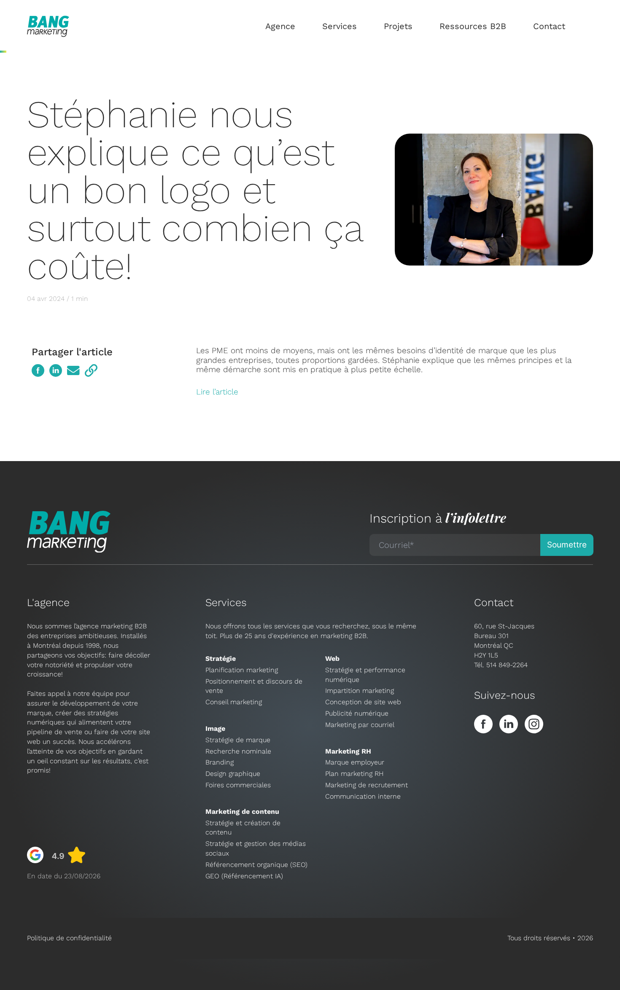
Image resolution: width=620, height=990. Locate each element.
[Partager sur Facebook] (38, 370)
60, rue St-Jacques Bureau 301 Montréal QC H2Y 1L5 (504, 640)
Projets (398, 26)
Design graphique (232, 774)
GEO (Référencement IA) (244, 876)
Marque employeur (354, 762)
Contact (549, 26)
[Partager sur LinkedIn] (55, 370)
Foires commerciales (238, 785)
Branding (219, 762)
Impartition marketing (359, 691)
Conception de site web (363, 702)
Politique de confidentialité (69, 938)
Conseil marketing (233, 702)
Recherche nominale (238, 751)
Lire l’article (217, 392)
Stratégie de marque (237, 740)
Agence (280, 26)
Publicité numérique (356, 713)
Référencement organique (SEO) (256, 865)
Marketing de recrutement (366, 785)
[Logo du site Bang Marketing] (48, 26)
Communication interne (363, 796)
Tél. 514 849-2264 (501, 665)
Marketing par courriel (359, 725)
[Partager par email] (73, 370)
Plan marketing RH (354, 774)
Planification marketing (241, 670)
